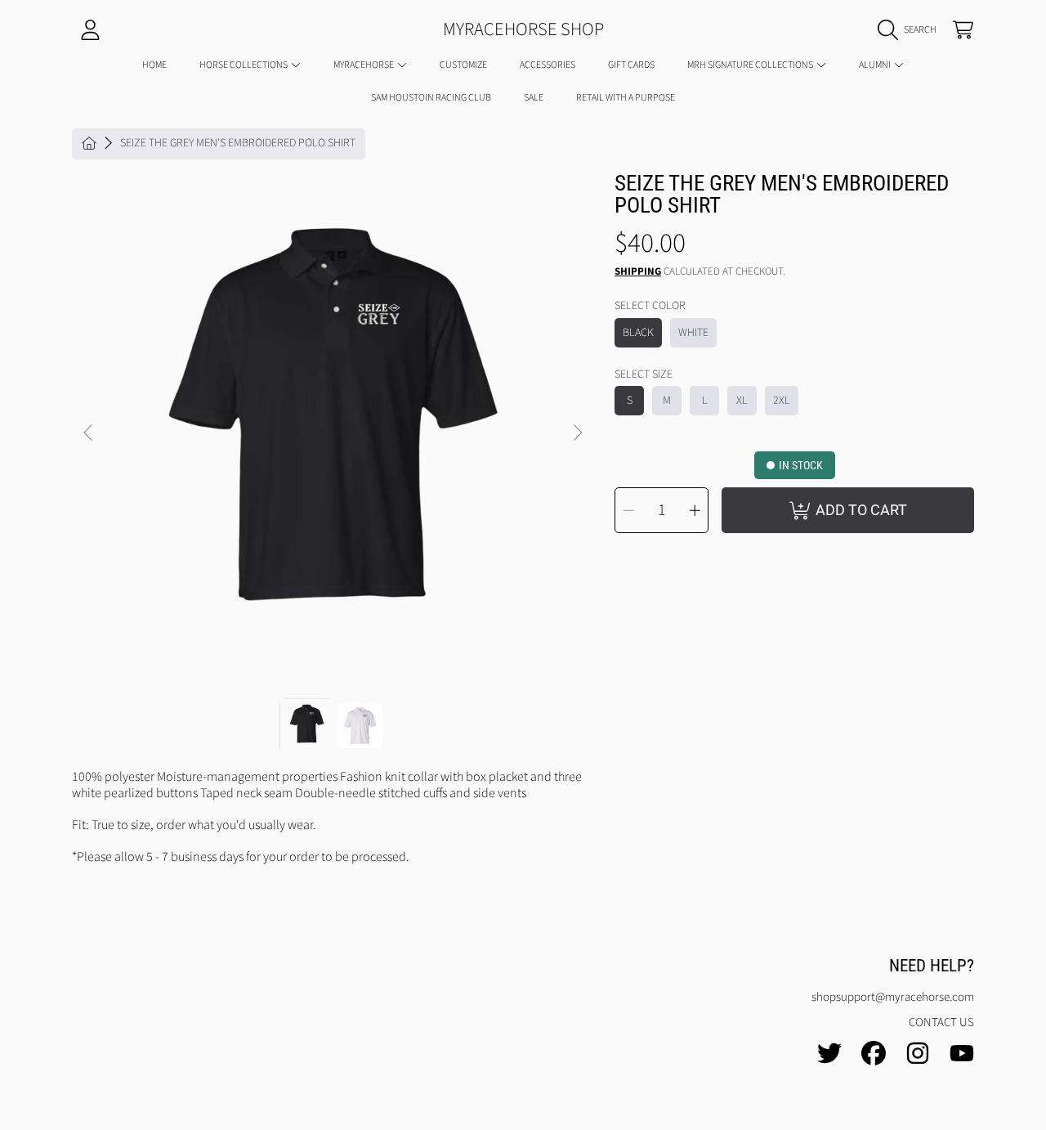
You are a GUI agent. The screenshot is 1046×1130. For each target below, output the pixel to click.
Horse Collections (244, 65)
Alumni (875, 65)
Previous (89, 433)
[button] (911, 30)
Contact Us (941, 1022)
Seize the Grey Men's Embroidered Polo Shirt (237, 144)
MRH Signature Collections (751, 65)
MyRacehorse (364, 65)
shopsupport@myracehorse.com (892, 997)
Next (577, 433)
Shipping (638, 272)
